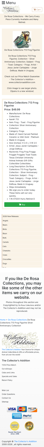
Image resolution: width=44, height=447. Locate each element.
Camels (6, 242)
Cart (38, 9)
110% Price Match (9, 365)
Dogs (5, 263)
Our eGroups (7, 369)
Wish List (5, 390)
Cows (5, 255)
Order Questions (8, 394)
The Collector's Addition (11, 349)
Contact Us (6, 398)
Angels (5, 221)
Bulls (4, 238)
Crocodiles (7, 259)
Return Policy (7, 380)
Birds (5, 229)
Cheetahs (6, 251)
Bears (5, 225)
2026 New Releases (11, 216)
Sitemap (5, 402)
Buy (23, 204)
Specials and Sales (9, 376)
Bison (5, 233)
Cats (4, 246)
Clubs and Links (8, 372)
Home (3, 319)
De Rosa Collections (26, 305)
